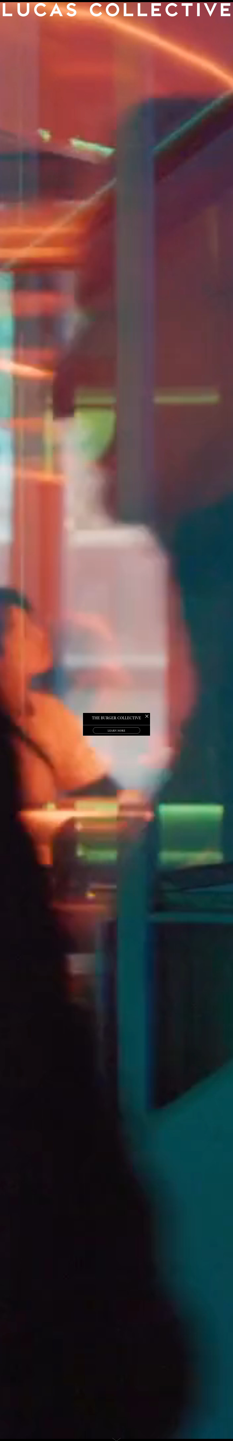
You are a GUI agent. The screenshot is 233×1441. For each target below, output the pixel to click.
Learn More (116, 730)
